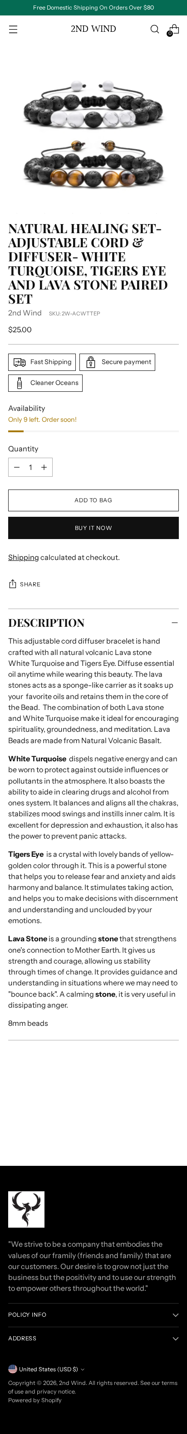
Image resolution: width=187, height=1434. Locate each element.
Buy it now (93, 528)
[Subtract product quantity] (44, 467)
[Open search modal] (154, 29)
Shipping (23, 557)
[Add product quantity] (17, 467)
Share (30, 584)
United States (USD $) (48, 1369)
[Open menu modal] (13, 29)
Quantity (23, 448)
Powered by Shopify (35, 1400)
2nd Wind (25, 312)
